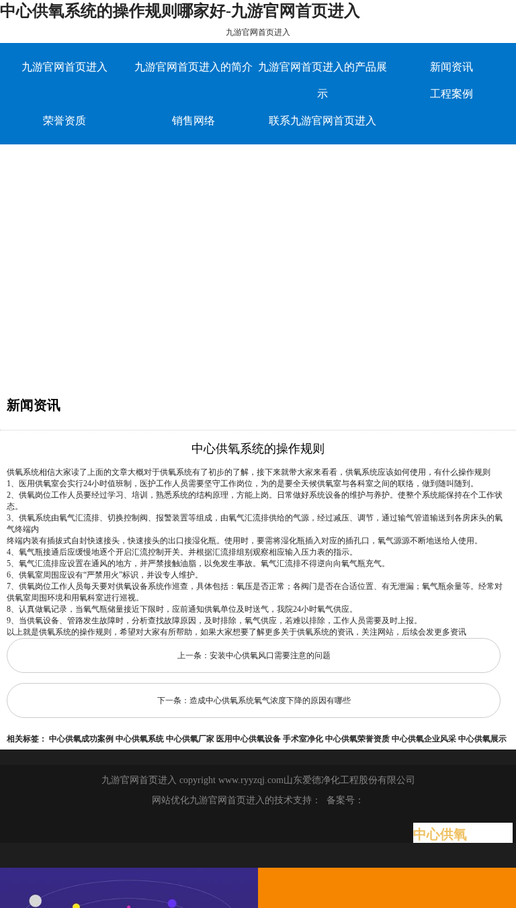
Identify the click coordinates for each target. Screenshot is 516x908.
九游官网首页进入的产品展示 (322, 80)
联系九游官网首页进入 (322, 120)
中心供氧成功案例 (81, 738)
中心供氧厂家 (190, 738)
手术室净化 (303, 738)
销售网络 (193, 120)
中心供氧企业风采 (424, 738)
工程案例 (451, 93)
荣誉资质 (64, 120)
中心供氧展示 (482, 738)
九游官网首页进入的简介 (193, 67)
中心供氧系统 (140, 738)
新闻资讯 (451, 67)
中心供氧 (440, 834)
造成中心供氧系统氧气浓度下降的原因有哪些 (270, 700)
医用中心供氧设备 (248, 738)
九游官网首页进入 (258, 32)
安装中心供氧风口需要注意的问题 (270, 655)
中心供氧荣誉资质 (357, 738)
